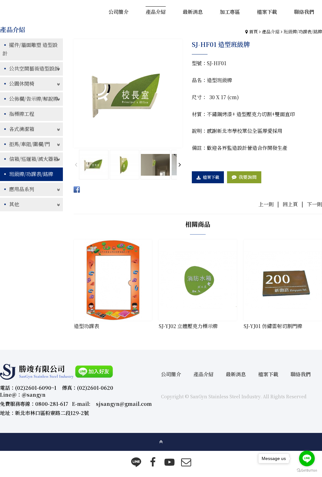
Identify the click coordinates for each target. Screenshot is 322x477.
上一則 (266, 204)
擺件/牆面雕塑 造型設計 (30, 49)
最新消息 (236, 374)
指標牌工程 (21, 113)
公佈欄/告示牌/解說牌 (33, 98)
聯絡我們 (301, 374)
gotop (161, 442)
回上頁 (290, 204)
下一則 (314, 204)
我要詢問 (248, 177)
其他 (14, 204)
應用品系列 (21, 189)
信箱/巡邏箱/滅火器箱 (33, 158)
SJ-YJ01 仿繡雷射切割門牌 (273, 326)
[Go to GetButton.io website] (307, 470)
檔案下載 (211, 177)
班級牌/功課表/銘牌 (303, 31)
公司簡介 (171, 374)
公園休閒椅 (21, 83)
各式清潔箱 (21, 129)
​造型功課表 (86, 326)
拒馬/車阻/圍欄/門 (29, 144)
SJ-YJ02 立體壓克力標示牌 (188, 326)
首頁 (253, 31)
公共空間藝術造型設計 (34, 68)
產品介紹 (271, 31)
